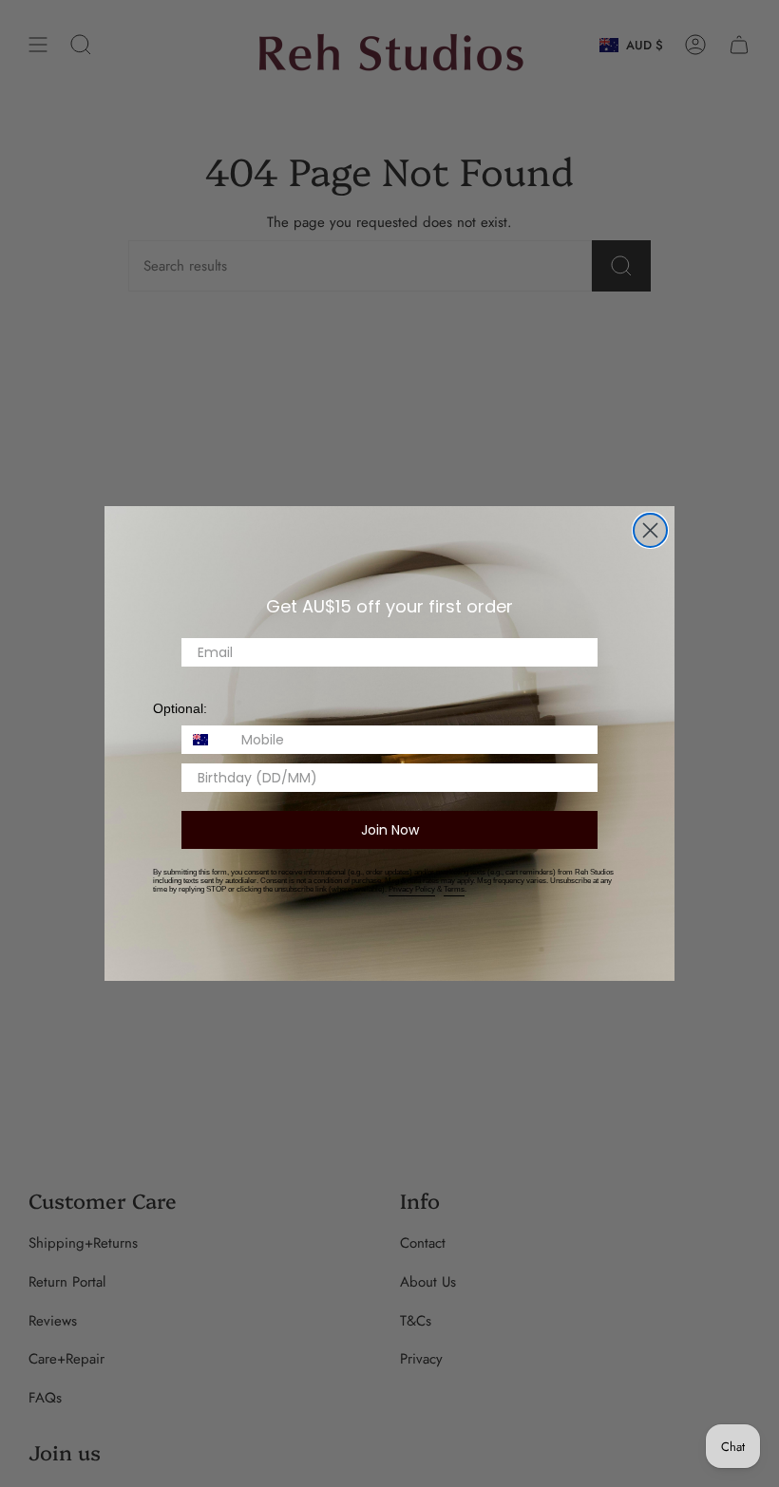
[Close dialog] (650, 530)
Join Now (390, 829)
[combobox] (207, 739)
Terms (454, 889)
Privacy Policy (412, 889)
